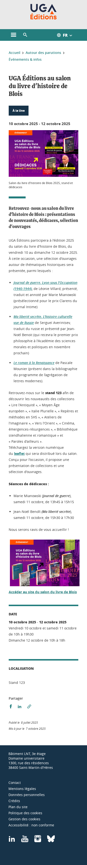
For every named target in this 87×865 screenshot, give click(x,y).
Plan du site (18, 807)
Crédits (14, 800)
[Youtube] (24, 840)
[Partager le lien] (29, 706)
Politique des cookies (25, 813)
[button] (25, 35)
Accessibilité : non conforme (31, 825)
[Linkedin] (11, 840)
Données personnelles (26, 794)
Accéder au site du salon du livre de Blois (43, 592)
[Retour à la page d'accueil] (43, 11)
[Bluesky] (51, 840)
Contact (14, 782)
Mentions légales (22, 788)
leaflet (19, 453)
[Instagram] (37, 840)
